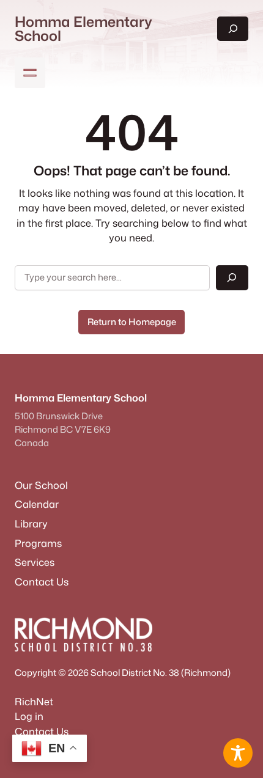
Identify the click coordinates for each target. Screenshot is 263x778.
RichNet (34, 701)
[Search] (232, 278)
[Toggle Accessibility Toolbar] (238, 753)
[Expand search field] (232, 29)
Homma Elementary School (83, 28)
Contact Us (42, 731)
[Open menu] (30, 72)
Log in (29, 716)
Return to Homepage (131, 321)
